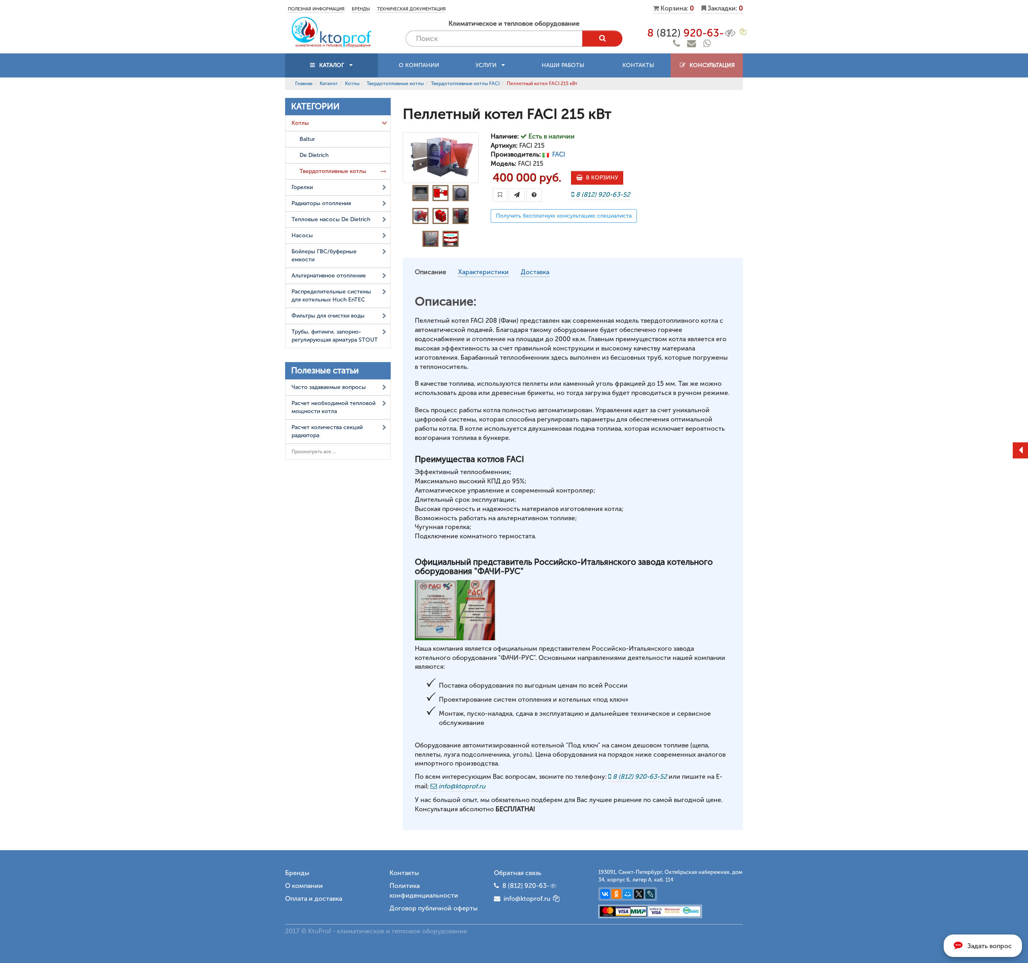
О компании (419, 65)
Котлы (352, 83)
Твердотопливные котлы (395, 83)
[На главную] (331, 31)
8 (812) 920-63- (525, 886)
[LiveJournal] (650, 894)
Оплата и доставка (313, 898)
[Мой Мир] (627, 894)
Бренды (361, 9)
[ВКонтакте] (605, 894)
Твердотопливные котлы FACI (465, 83)
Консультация (710, 65)
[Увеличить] (455, 609)
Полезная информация (316, 9)
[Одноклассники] (616, 894)
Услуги (488, 65)
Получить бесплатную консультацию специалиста (564, 215)
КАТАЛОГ (331, 65)
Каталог (329, 83)
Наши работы (563, 65)
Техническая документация (411, 9)
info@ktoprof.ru (525, 898)
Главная (303, 83)
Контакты (638, 65)
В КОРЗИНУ (600, 177)
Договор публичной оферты (433, 908)
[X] (639, 894)
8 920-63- (685, 33)
